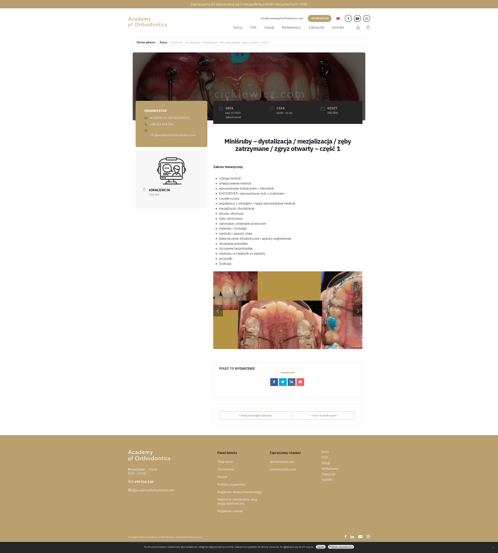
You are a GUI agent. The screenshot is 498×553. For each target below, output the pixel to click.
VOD (325, 457)
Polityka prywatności (231, 484)
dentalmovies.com (282, 462)
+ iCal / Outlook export (324, 415)
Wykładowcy (330, 468)
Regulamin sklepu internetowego (239, 492)
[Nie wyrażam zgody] (493, 548)
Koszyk (222, 477)
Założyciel (328, 474)
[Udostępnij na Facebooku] (274, 382)
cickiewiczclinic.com (283, 469)
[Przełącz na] (338, 18)
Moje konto (225, 462)
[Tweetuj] (283, 382)
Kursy (163, 42)
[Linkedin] (291, 382)
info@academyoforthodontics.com (173, 135)
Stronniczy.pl (195, 537)
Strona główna (146, 42)
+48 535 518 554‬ (161, 124)
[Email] (300, 382)
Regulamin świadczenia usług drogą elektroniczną (237, 501)
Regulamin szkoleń (230, 511)
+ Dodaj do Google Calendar (255, 415)
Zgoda (320, 546)
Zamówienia (225, 469)
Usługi (326, 463)
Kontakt (327, 480)
